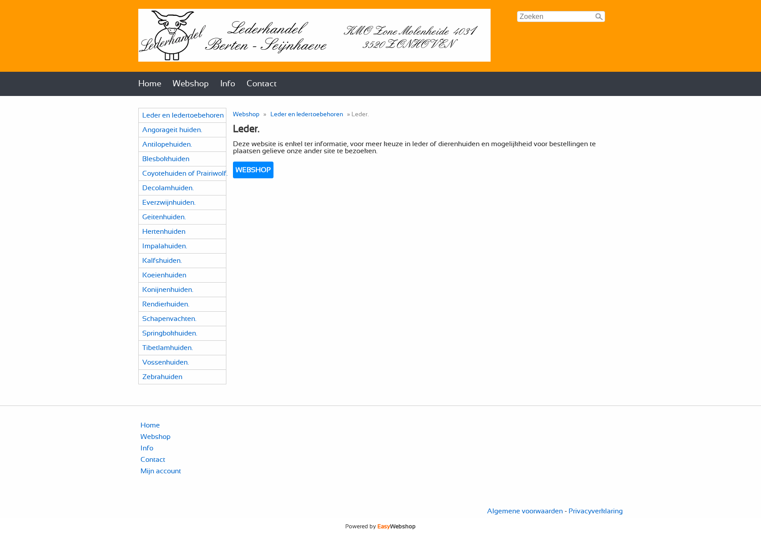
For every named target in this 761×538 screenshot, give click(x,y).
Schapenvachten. (169, 318)
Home (149, 84)
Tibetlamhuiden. (167, 347)
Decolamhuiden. (168, 188)
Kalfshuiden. (162, 260)
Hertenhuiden (163, 231)
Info (227, 84)
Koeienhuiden (164, 275)
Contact (262, 84)
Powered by (380, 526)
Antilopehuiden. (167, 144)
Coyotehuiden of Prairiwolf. (185, 173)
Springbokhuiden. (169, 333)
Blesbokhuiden (165, 158)
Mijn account (160, 471)
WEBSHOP (253, 169)
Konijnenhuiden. (167, 289)
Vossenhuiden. (165, 362)
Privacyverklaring (596, 511)
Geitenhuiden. (164, 217)
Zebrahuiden (162, 376)
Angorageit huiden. (172, 129)
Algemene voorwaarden (525, 511)
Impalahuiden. (164, 246)
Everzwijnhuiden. (169, 202)
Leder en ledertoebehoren (183, 115)
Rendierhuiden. (165, 304)
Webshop (191, 84)
